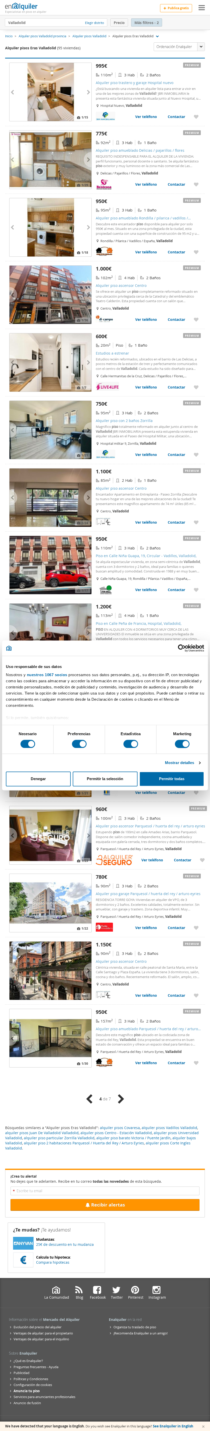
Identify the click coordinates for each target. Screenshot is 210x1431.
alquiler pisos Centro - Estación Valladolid (116, 1132)
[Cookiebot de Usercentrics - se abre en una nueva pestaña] (181, 648)
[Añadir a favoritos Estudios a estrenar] (196, 387)
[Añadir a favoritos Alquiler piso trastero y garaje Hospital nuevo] (196, 116)
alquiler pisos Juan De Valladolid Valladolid (42, 1132)
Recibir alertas (108, 1205)
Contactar (176, 116)
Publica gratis (178, 8)
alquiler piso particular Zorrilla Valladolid (59, 1137)
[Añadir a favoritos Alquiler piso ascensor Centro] (196, 319)
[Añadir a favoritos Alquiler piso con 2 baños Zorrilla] (196, 454)
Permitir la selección (105, 779)
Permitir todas (171, 779)
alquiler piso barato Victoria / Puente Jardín (133, 1137)
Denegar (38, 779)
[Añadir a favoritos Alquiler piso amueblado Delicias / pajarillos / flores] (196, 184)
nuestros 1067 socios (47, 675)
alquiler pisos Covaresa (120, 1127)
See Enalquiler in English (173, 1426)
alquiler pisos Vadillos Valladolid (169, 1127)
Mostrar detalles (179, 762)
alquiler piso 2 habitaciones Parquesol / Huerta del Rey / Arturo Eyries (84, 1143)
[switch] (79, 744)
